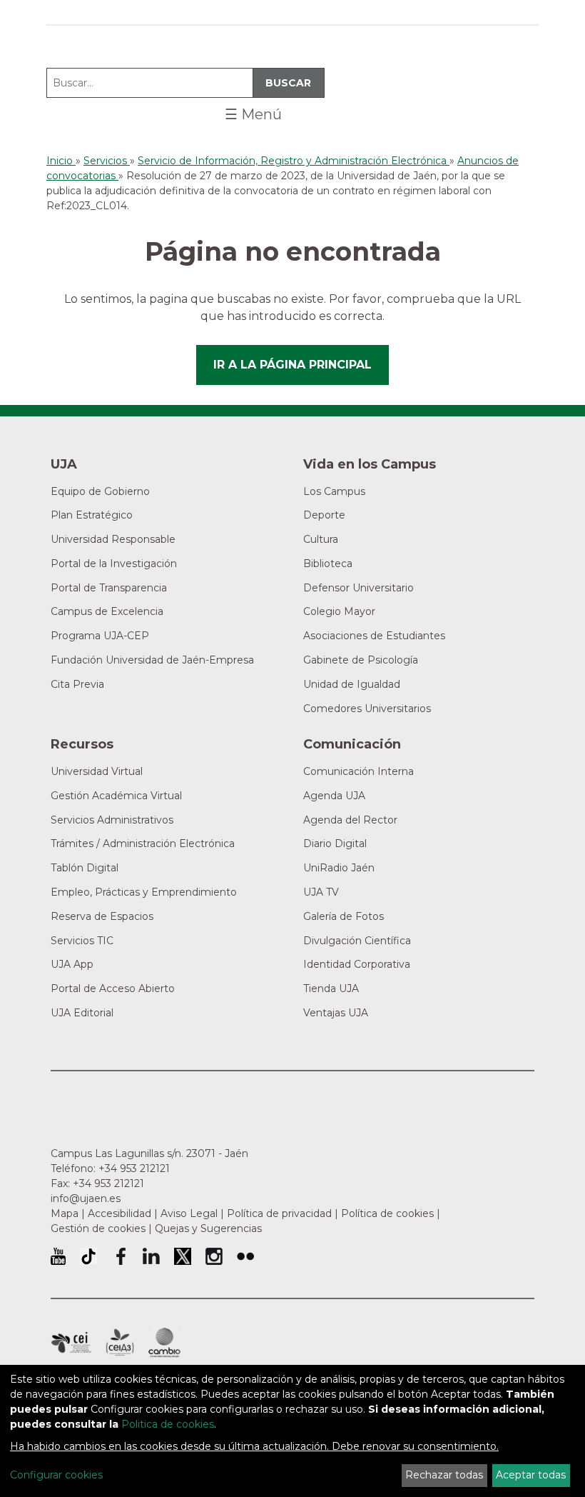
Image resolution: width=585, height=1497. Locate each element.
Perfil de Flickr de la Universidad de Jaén (245, 1256)
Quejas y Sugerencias (208, 1228)
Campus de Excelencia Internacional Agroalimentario (120, 1343)
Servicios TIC (82, 940)
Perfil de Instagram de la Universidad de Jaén (214, 1256)
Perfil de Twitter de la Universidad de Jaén (182, 1256)
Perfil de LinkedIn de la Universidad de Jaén (151, 1256)
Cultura (320, 539)
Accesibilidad (119, 1213)
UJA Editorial (82, 1012)
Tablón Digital (84, 867)
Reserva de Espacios (102, 916)
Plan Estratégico (92, 515)
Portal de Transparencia (109, 587)
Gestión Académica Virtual (116, 795)
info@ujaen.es (86, 1198)
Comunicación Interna (358, 771)
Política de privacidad (279, 1213)
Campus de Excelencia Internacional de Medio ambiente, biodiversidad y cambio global (164, 1343)
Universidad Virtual (97, 771)
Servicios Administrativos (112, 819)
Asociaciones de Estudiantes (374, 635)
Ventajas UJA (335, 1012)
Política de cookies (387, 1213)
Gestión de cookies (98, 1228)
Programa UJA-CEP (100, 635)
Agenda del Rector (350, 819)
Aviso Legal (189, 1213)
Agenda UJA (334, 795)
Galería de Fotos (343, 916)
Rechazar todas (444, 1474)
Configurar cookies (56, 1474)
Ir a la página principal (292, 364)
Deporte (324, 515)
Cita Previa (77, 684)
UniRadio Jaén (339, 867)
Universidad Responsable (113, 539)
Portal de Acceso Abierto (113, 988)
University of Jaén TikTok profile (88, 1256)
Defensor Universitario (358, 587)
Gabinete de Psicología (360, 660)
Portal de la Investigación (114, 563)
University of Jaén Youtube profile (58, 1256)
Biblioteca (327, 563)
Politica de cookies (167, 1424)
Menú (253, 114)
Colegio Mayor (339, 611)
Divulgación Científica (357, 940)
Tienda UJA (331, 988)
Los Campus (334, 491)
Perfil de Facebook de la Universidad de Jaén (119, 1256)
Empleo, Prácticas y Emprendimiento (144, 892)
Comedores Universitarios (367, 708)
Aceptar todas (531, 1474)
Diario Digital (335, 843)
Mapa (64, 1213)
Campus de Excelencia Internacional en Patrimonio (71, 1343)
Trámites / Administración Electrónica (143, 843)
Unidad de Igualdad (351, 684)
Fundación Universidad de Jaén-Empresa (152, 660)
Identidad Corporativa (356, 964)
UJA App (72, 964)
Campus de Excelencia (107, 611)
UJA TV (321, 892)
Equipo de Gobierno (100, 491)
